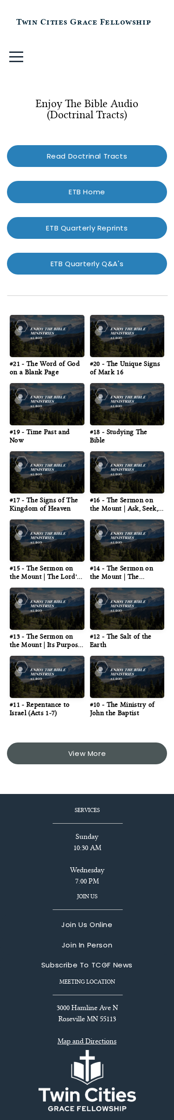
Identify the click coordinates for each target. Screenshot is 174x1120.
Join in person (87, 945)
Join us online (86, 924)
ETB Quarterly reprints (87, 228)
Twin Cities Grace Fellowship (83, 21)
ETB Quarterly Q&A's (87, 264)
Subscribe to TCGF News (87, 965)
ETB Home (87, 192)
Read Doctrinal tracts (87, 156)
